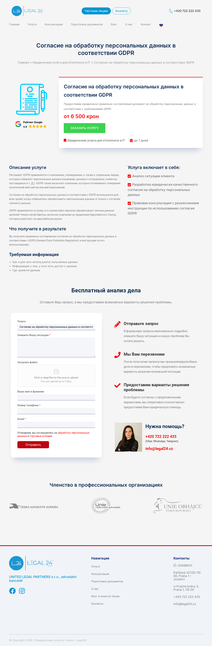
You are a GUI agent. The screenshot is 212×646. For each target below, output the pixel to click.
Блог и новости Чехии (105, 596)
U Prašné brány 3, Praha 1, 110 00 (186, 588)
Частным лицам (96, 11)
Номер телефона (28, 405)
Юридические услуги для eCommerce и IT (61, 62)
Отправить (33, 444)
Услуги (32, 24)
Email (21, 419)
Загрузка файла (27, 362)
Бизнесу (121, 11)
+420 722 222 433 (187, 11)
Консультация (54, 24)
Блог (114, 24)
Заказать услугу (84, 128)
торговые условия (41, 436)
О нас (128, 24)
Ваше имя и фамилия (30, 391)
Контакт (146, 24)
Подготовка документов (87, 24)
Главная (14, 24)
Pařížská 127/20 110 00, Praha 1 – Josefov (187, 576)
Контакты (97, 603)
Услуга (21, 321)
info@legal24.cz (159, 448)
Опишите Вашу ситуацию (34, 335)
